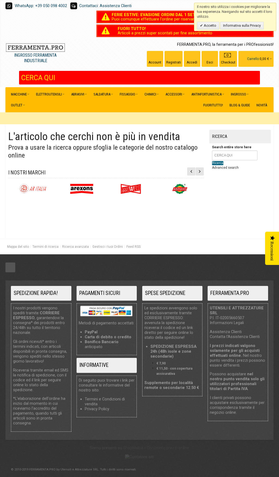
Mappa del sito (18, 247)
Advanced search (225, 168)
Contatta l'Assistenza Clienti (235, 336)
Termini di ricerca (45, 247)
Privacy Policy (97, 408)
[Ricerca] (256, 77)
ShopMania (133, 447)
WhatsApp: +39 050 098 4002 (41, 5)
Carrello (253, 59)
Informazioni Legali (227, 322)
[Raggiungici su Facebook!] (10, 268)
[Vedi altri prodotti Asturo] (180, 189)
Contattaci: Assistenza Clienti (105, 5)
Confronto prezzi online (168, 447)
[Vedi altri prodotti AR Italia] (32, 189)
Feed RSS (133, 247)
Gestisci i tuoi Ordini (107, 247)
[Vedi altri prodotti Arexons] (82, 189)
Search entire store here (231, 147)
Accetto (209, 25)
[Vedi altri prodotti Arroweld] (131, 189)
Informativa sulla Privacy (242, 25)
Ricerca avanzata (75, 247)
